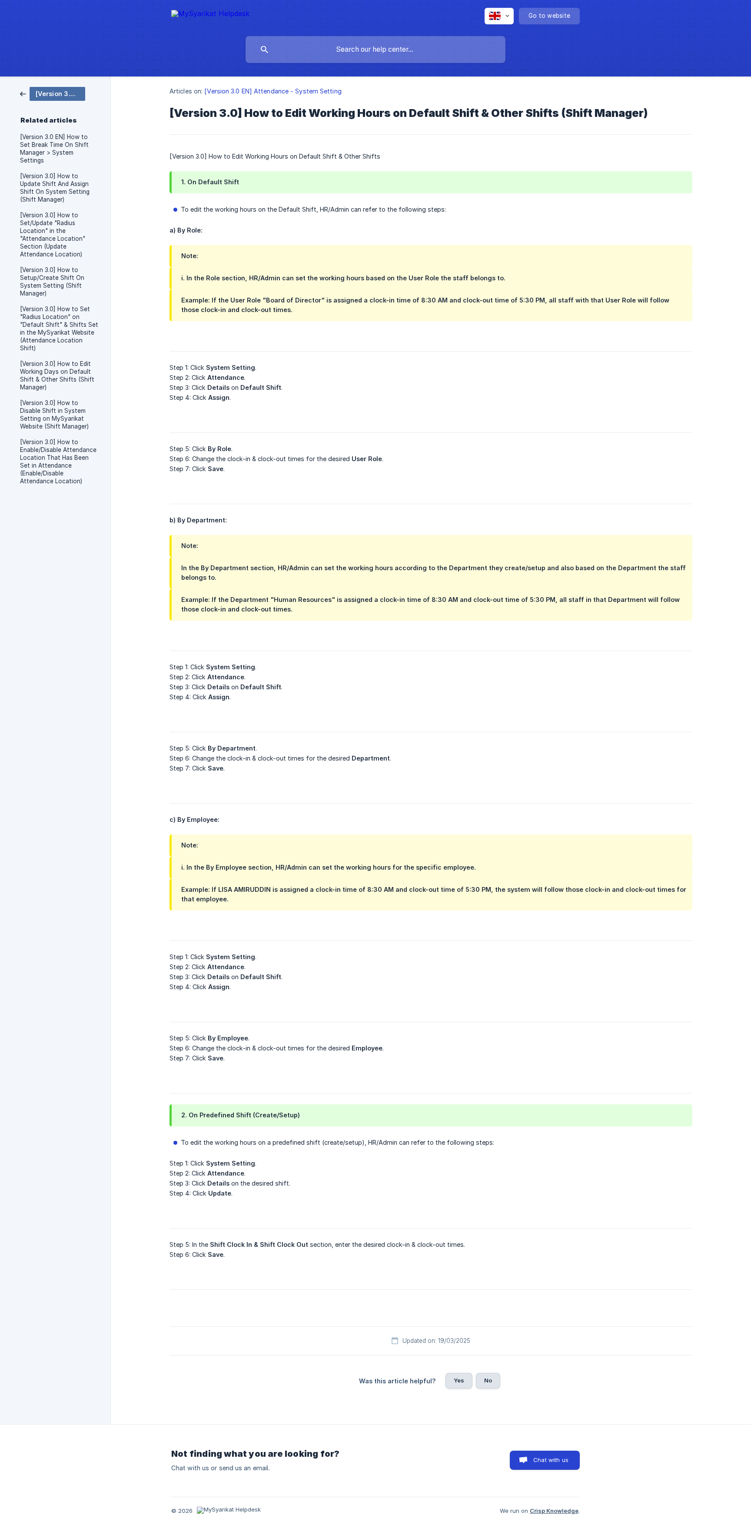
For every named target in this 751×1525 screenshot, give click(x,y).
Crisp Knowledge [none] (554, 1510)
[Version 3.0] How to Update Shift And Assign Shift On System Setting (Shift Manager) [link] (55, 188)
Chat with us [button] (550, 1459)
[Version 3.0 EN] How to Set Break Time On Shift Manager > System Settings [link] (54, 148)
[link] (52, 93)
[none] (210, 15)
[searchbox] (375, 49)
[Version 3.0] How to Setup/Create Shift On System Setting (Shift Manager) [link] (52, 281)
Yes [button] (459, 1380)
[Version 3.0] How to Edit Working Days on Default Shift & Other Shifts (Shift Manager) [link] (57, 375)
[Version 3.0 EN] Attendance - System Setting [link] (272, 91)
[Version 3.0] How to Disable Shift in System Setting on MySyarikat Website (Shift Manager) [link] (54, 414)
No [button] (488, 1380)
